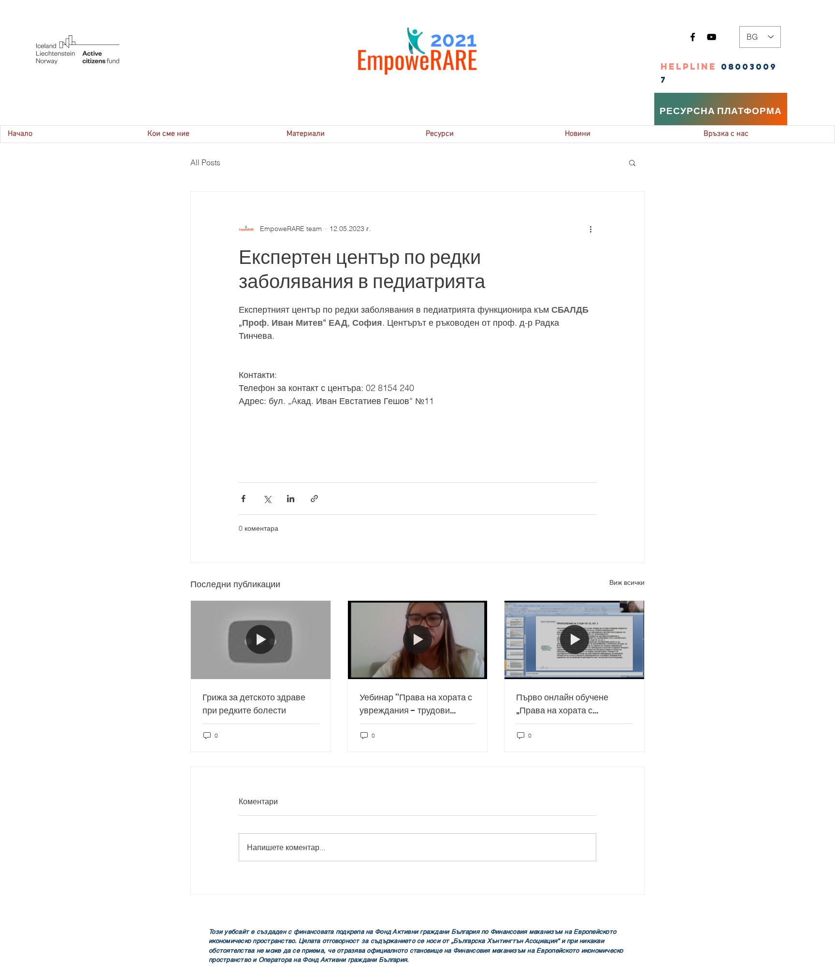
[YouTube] (711, 37)
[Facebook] (692, 37)
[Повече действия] (590, 228)
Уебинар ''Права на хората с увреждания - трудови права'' (416, 704)
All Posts (205, 162)
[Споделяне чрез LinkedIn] (290, 498)
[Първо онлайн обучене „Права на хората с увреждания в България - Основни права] (574, 640)
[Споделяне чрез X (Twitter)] (267, 498)
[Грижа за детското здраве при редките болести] (261, 640)
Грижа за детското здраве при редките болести (253, 703)
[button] (632, 162)
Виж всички (627, 582)
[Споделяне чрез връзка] (314, 498)
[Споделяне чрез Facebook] (243, 498)
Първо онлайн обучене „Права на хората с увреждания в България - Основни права (568, 704)
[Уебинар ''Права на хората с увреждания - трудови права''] (418, 640)
